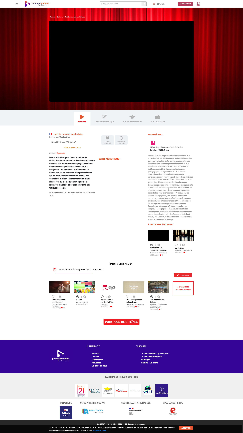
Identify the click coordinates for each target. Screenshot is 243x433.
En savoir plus (99, 430)
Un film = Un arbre (149, 363)
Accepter (185, 428)
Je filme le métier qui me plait (155, 353)
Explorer (60, 17)
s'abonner (185, 275)
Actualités (96, 363)
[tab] (82, 119)
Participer (145, 360)
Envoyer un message (136, 424)
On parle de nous (99, 366)
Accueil (52, 17)
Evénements (97, 360)
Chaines (95, 356)
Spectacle (61, 153)
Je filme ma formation (151, 356)
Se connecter (185, 4)
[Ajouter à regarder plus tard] (152, 245)
